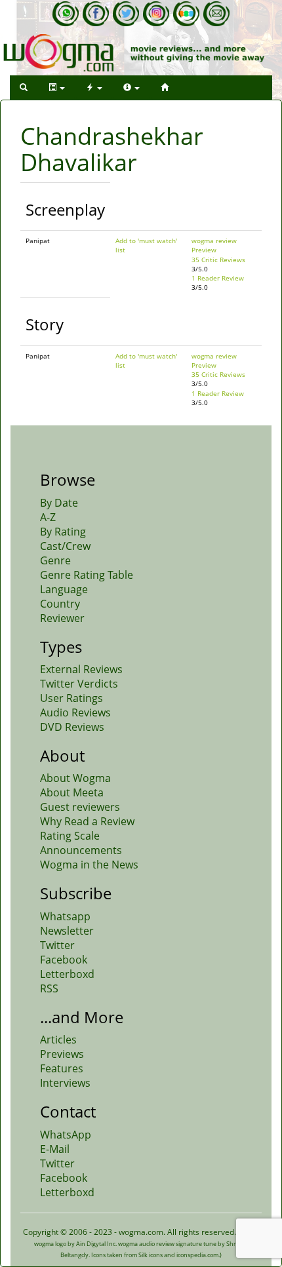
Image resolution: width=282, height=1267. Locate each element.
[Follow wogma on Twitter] (126, 14)
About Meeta (72, 792)
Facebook (63, 959)
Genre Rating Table (86, 575)
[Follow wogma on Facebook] (96, 14)
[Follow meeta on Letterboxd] (186, 14)
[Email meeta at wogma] (216, 14)
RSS (49, 988)
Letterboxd (67, 974)
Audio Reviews (75, 712)
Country (60, 603)
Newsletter (67, 931)
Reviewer (62, 618)
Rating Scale (70, 835)
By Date (59, 503)
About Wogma (75, 778)
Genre (55, 560)
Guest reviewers (80, 807)
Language (64, 589)
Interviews (65, 1083)
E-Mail (55, 1149)
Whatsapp (65, 916)
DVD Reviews (72, 727)
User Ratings (71, 698)
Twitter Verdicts (79, 683)
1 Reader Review (217, 278)
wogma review (214, 240)
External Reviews (81, 669)
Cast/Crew (65, 546)
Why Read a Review (87, 821)
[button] (23, 87)
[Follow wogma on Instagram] (156, 14)
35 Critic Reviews (218, 259)
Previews (62, 1054)
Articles (58, 1039)
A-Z (48, 517)
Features (61, 1068)
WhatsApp (65, 1134)
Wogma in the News (89, 864)
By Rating (63, 531)
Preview (203, 249)
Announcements (81, 850)
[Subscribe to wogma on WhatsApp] (65, 14)
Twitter (57, 945)
